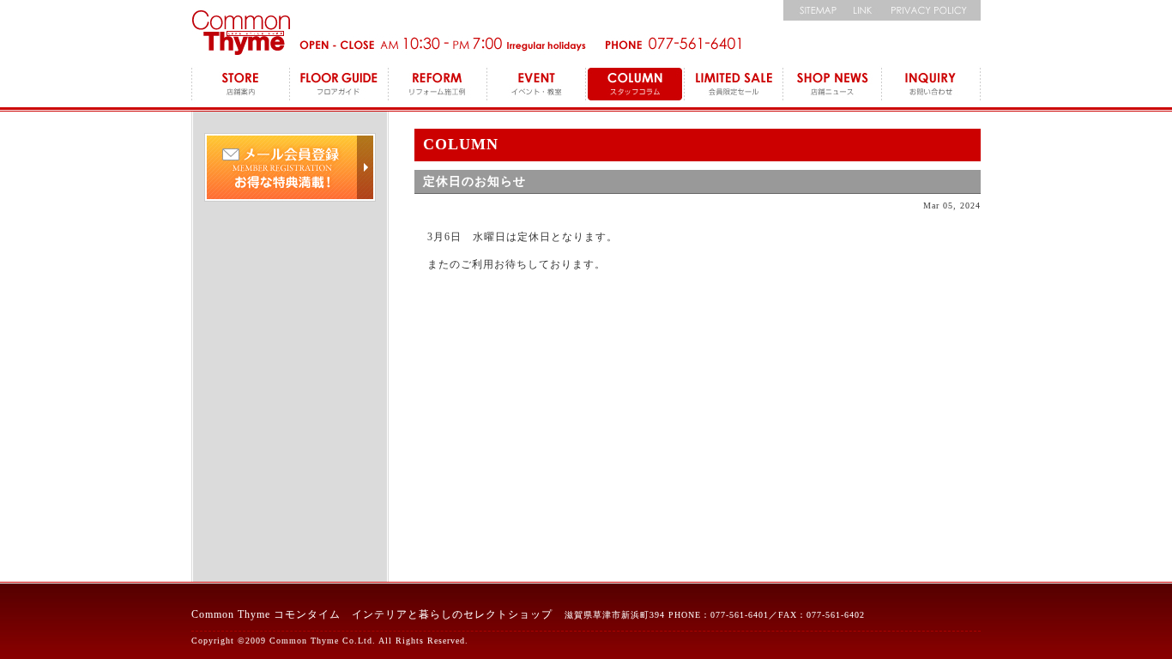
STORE (240, 85)
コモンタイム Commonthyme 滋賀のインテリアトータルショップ (240, 32)
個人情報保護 (931, 10)
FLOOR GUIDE (339, 85)
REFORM (438, 85)
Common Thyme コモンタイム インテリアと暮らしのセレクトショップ (372, 614)
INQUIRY (931, 85)
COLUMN (635, 85)
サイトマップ (813, 10)
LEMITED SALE (734, 85)
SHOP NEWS (832, 85)
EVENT (536, 85)
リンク (862, 10)
